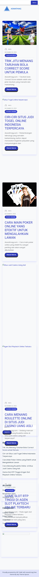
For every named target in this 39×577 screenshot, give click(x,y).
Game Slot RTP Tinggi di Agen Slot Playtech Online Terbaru (17, 501)
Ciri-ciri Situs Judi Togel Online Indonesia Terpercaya (19, 122)
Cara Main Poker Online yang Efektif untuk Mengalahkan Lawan (19, 230)
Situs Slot (10, 490)
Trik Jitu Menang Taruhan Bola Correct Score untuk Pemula (19, 66)
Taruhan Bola (11, 55)
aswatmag (29, 572)
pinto (9, 49)
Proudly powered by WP (10, 572)
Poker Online (10, 217)
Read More (11, 89)
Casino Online (11, 111)
